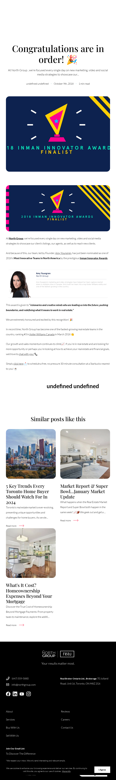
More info (66, 771)
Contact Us (67, 727)
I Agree (102, 769)
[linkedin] (15, 694)
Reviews (65, 711)
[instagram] (28, 694)
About (9, 711)
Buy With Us (13, 727)
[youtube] (22, 694)
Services (10, 719)
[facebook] (8, 694)
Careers (65, 719)
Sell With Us (12, 735)
